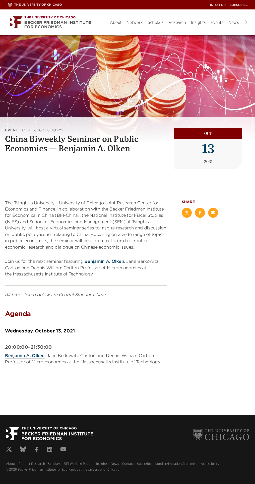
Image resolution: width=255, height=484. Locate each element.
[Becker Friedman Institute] (54, 22)
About (116, 22)
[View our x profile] (9, 450)
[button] (246, 22)
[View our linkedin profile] (49, 450)
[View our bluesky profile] (23, 450)
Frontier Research (31, 464)
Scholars (156, 22)
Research (177, 22)
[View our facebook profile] (36, 450)
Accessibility (210, 464)
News (233, 22)
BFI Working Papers (78, 464)
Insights (198, 22)
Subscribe (239, 5)
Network (135, 22)
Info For (218, 5)
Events (217, 22)
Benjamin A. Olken (104, 261)
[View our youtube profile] (63, 450)
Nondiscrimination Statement (176, 464)
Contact (128, 464)
